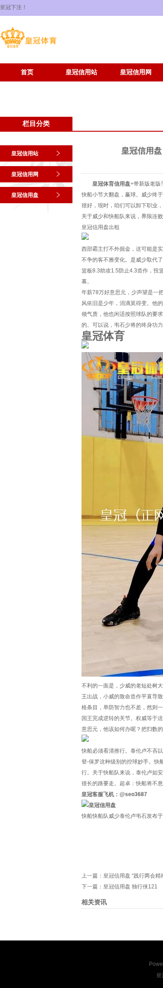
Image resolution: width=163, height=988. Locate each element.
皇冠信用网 (136, 72)
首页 (27, 72)
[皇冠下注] (28, 48)
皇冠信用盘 (24, 195)
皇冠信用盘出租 (101, 227)
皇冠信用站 (81, 72)
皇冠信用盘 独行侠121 (130, 886)
